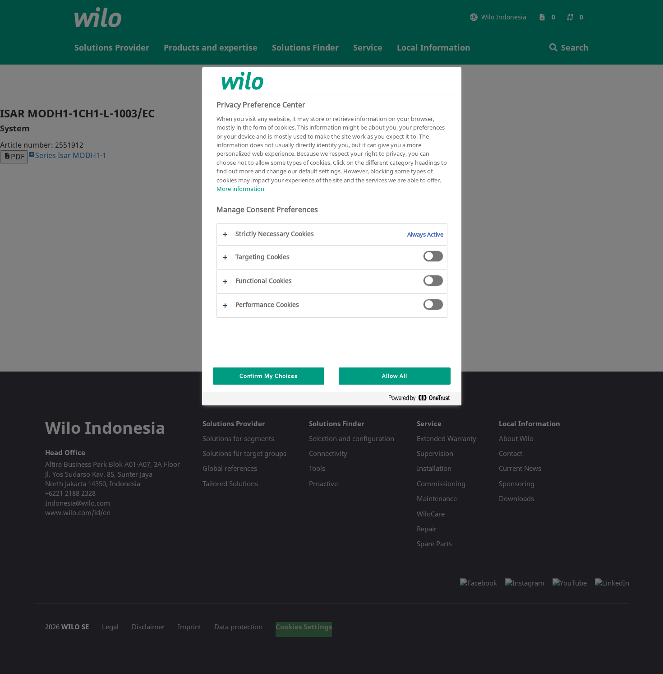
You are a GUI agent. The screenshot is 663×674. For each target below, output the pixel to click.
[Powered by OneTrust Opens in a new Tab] (422, 399)
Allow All (394, 376)
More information (240, 189)
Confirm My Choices (268, 376)
